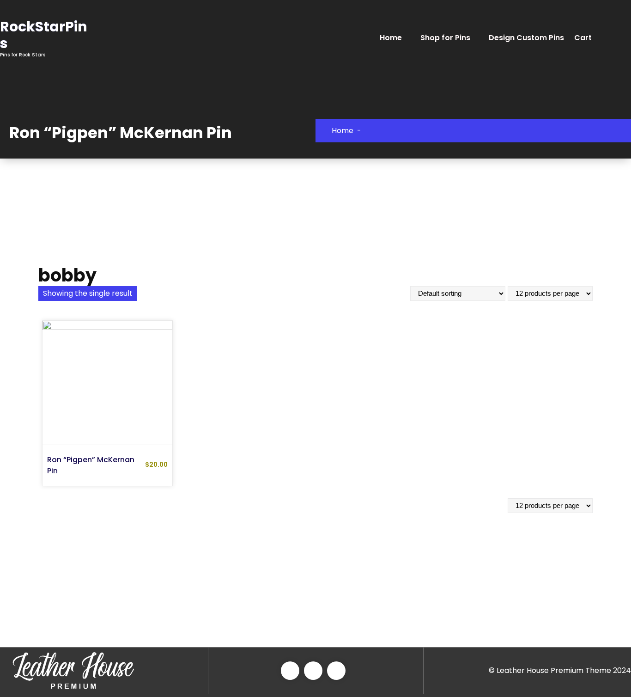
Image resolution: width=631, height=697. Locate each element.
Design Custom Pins (526, 37)
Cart (583, 37)
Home (391, 37)
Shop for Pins (445, 37)
